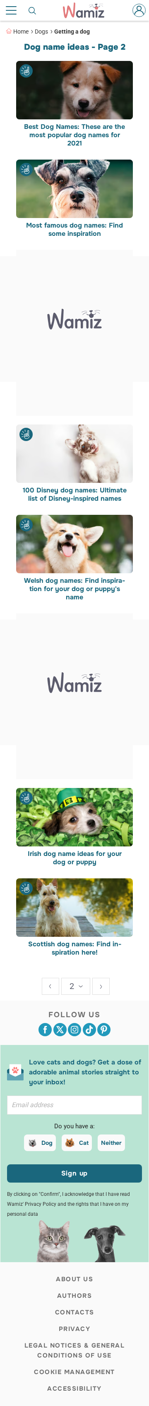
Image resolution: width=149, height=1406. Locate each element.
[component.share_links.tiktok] (89, 1029)
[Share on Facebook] (45, 1029)
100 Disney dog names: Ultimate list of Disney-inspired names (75, 494)
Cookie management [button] (74, 1372)
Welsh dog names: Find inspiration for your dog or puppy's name (74, 589)
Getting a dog (72, 31)
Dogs (41, 31)
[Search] (32, 10)
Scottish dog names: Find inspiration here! (74, 949)
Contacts (74, 1312)
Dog (47, 1143)
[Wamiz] (87, 10)
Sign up (74, 1173)
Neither (111, 1143)
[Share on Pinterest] (104, 1029)
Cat (84, 1143)
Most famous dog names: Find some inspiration (74, 229)
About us (74, 1279)
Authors (74, 1296)
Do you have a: (74, 1126)
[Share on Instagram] (74, 1029)
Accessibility (74, 1388)
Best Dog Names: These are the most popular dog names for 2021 (74, 135)
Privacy (75, 1329)
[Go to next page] (101, 986)
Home (21, 31)
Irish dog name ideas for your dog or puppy (75, 858)
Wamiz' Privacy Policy (31, 1204)
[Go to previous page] (50, 986)
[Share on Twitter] (60, 1029)
